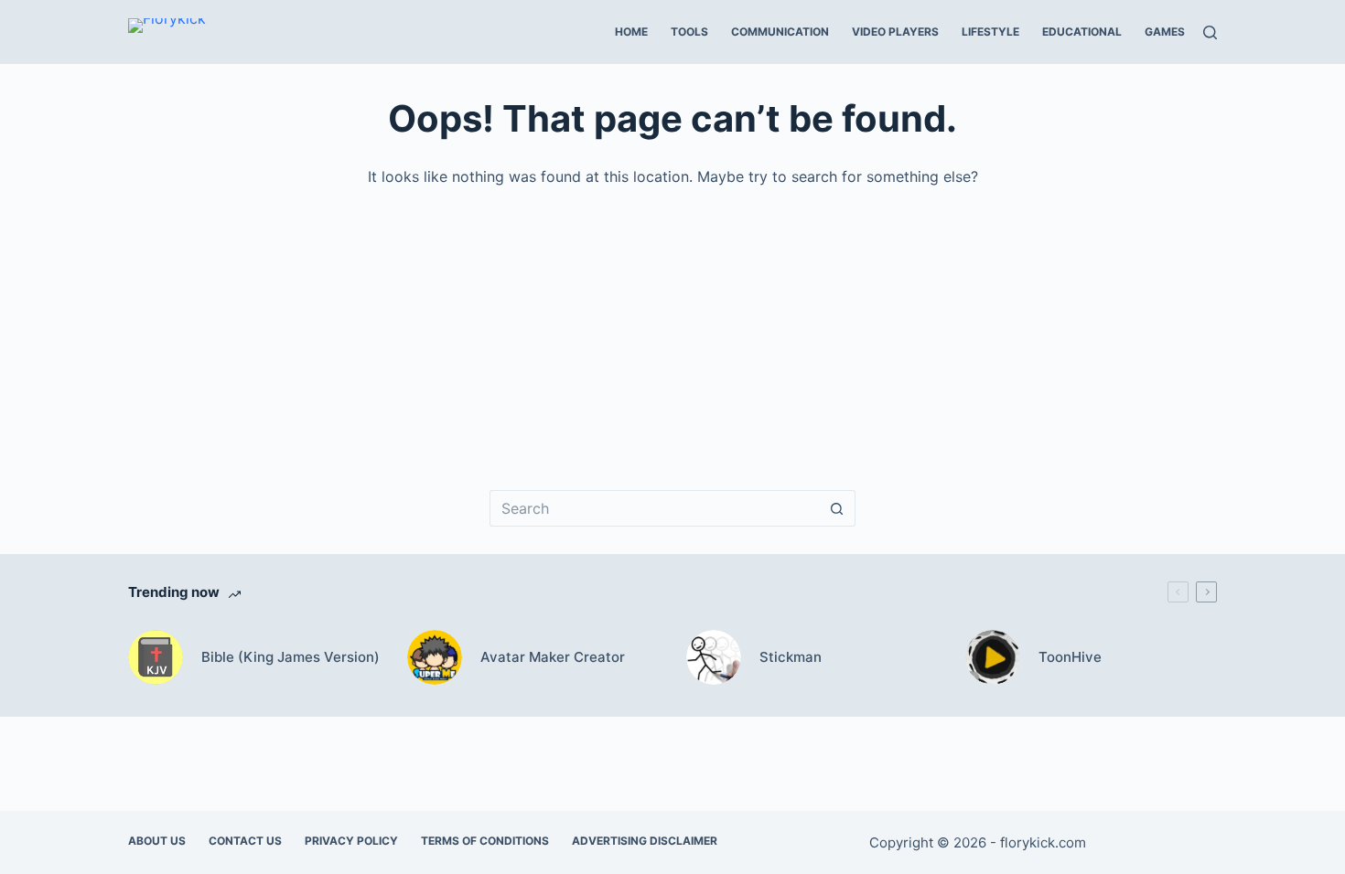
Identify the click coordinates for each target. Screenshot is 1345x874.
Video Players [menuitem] (895, 31)
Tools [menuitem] (689, 31)
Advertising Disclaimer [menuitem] (644, 840)
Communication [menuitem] (780, 31)
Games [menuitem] (1165, 31)
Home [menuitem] (631, 31)
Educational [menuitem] (1082, 31)
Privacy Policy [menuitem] (351, 840)
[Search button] (837, 508)
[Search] (1210, 32)
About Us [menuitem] (157, 840)
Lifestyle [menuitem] (990, 31)
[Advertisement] (677, 325)
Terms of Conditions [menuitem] (485, 840)
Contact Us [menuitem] (245, 840)
